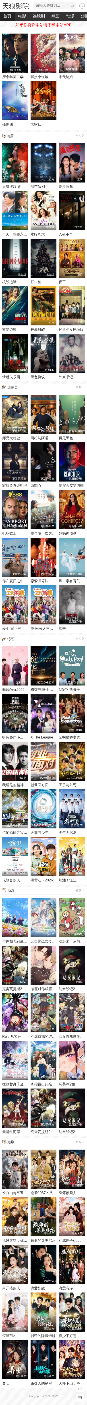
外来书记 (66, 377)
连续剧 (39, 16)
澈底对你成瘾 (41, 989)
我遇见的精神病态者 (18, 785)
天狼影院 (15, 6)
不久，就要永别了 (16, 234)
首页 (7, 16)
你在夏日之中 (13, 581)
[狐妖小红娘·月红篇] (44, 53)
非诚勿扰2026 (13, 690)
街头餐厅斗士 (13, 737)
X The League (42, 737)
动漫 (70, 16)
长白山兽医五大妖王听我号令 (25, 1193)
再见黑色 (66, 438)
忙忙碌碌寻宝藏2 (15, 832)
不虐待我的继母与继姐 (48, 1036)
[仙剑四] (15, 100)
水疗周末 (38, 234)
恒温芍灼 (9, 1336)
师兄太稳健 (11, 438)
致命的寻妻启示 (43, 1240)
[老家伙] (44, 100)
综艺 (56, 16)
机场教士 (9, 533)
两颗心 (36, 486)
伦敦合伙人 (11, 880)
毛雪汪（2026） (43, 880)
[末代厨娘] (72, 53)
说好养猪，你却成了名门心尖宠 (27, 1240)
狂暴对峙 (38, 329)
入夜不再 (66, 234)
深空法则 (38, 187)
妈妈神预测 (68, 533)
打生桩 (36, 282)
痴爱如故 (38, 1288)
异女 (5, 1383)
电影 (22, 16)
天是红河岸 (11, 1132)
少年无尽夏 (68, 832)
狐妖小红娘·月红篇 (45, 77)
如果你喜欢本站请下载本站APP (43, 25)
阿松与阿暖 (39, 438)
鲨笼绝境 (9, 329)
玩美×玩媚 (67, 1084)
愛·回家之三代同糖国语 (49, 628)
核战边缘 (9, 282)
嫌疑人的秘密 (41, 1383)
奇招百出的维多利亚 (47, 1084)
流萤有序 (66, 1288)
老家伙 (36, 124)
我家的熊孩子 (69, 690)
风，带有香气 (69, 581)
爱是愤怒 (66, 187)
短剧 (10, 1142)
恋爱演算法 (39, 581)
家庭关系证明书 (14, 486)
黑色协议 (38, 377)
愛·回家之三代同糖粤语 (20, 628)
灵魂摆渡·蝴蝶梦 (15, 187)
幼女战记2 (67, 989)
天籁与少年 (39, 832)
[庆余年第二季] (15, 53)
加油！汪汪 (68, 880)
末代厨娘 (66, 77)
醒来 (62, 628)
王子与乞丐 (68, 785)
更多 (78, 135)
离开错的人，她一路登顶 (21, 1288)
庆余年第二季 (13, 77)
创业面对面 (39, 785)
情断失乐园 (11, 377)
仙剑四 (7, 124)
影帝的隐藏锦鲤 (43, 1336)
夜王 (62, 282)
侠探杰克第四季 (71, 486)
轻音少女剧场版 (71, 329)
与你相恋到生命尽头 (18, 941)
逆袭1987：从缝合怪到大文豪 (54, 1193)
